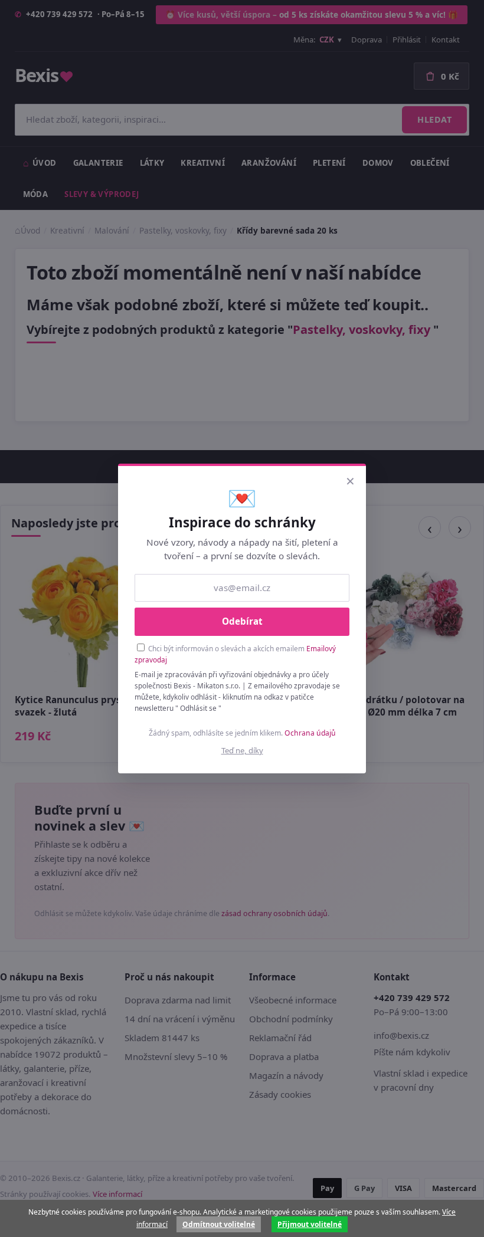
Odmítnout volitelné (218, 1224)
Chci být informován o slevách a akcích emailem (235, 654)
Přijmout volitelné (309, 1224)
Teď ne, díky (242, 750)
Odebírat (242, 621)
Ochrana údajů (310, 733)
